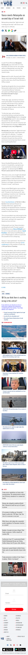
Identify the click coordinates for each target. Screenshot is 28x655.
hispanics (8, 8)
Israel (8, 293)
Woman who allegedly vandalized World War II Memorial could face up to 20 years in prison (13, 505)
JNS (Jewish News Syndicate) (16, 55)
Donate (2, 8)
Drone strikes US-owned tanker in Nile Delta (13, 338)
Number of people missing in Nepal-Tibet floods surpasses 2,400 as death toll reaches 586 (13, 532)
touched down (10, 202)
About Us (6, 632)
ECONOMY (6, 623)
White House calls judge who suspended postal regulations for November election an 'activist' (13, 523)
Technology (19, 627)
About (8, 636)
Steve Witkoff (17, 229)
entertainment (19, 625)
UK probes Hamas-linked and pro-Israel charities (13, 318)
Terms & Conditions (9, 639)
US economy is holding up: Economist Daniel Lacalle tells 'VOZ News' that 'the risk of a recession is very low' (13, 514)
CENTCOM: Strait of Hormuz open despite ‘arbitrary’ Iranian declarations (13, 445)
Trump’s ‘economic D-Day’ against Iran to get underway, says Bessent (14, 313)
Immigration (19, 623)
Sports (5, 627)
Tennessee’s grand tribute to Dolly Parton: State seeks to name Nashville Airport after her (14, 550)
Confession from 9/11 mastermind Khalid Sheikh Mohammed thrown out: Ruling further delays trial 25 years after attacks (13, 541)
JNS (4, 12)
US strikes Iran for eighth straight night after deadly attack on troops (13, 427)
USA (13, 8)
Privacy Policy (21, 636)
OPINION (6, 630)
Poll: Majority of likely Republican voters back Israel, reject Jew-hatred (14, 483)
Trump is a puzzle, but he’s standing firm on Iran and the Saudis (14, 391)
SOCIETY (6, 625)
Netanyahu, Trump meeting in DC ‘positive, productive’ (13, 373)
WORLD (17, 620)
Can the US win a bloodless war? (11, 316)
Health (24, 8)
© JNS (4, 287)
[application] (14, 569)
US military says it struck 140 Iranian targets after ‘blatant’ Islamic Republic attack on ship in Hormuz (14, 464)
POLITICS (18, 8)
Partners (18, 630)
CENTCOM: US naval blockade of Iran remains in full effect (14, 409)
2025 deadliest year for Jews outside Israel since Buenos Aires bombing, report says (14, 356)
